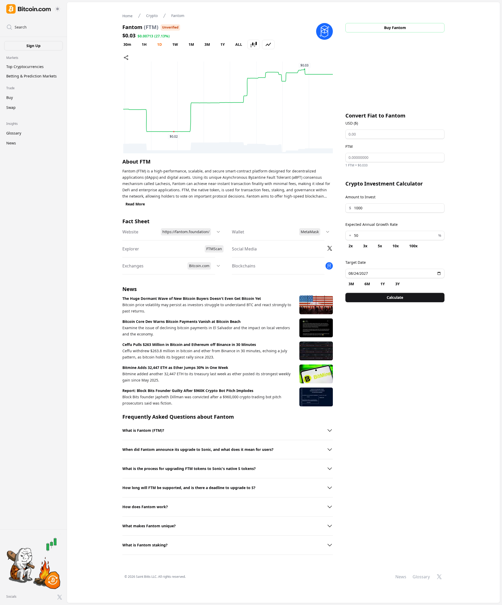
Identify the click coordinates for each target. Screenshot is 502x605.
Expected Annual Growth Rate (371, 224)
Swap (11, 107)
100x (413, 245)
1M (191, 44)
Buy (9, 97)
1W (175, 44)
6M (367, 283)
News (11, 143)
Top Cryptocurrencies (25, 66)
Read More (135, 203)
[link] (28, 9)
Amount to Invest (360, 196)
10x (395, 245)
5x (380, 245)
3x (365, 245)
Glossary (13, 133)
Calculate (395, 297)
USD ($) (351, 123)
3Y (397, 283)
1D (159, 44)
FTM (349, 146)
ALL (238, 44)
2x (351, 245)
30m (127, 44)
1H (144, 44)
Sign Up (33, 45)
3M (207, 44)
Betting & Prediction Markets (31, 76)
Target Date (355, 262)
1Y (222, 44)
